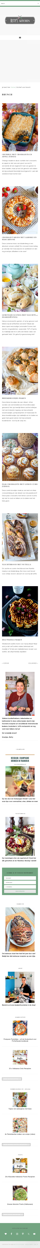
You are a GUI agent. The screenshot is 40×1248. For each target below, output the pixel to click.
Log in (36, 1244)
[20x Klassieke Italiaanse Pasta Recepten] (20, 1165)
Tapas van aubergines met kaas (20, 1109)
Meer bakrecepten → (12, 1079)
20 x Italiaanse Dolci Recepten (20, 1068)
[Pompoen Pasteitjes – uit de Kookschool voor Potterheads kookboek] (20, 1028)
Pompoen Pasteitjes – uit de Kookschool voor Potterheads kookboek (20, 1040)
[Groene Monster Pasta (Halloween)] (20, 1193)
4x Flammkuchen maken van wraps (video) (20, 1134)
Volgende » (33, 663)
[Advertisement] (20, 61)
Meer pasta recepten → (13, 1214)
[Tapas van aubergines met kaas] (20, 1106)
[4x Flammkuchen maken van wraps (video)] (20, 1132)
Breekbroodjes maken (14, 398)
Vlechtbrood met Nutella (16, 564)
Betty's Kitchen (20, 20)
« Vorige (5, 663)
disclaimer (29, 1244)
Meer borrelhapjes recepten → (16, 1144)
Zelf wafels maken (12, 640)
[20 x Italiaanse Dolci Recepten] (20, 1057)
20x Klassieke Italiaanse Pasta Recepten (20, 1177)
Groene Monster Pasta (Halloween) (20, 1204)
